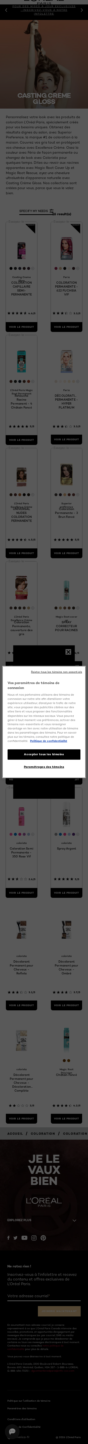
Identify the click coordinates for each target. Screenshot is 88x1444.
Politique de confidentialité (48, 741)
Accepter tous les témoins (44, 754)
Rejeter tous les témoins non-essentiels (56, 671)
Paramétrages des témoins (44, 767)
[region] (44, 722)
